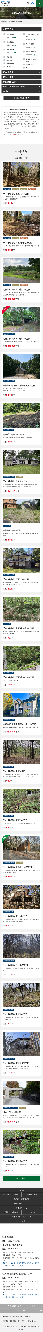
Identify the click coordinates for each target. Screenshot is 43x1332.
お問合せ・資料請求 (11, 1212)
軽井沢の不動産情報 (11, 1194)
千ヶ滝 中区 (30, 44)
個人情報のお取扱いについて (13, 1321)
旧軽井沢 (9, 57)
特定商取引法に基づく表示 (21, 1217)
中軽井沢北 (29, 64)
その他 (9, 66)
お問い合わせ (31, 1321)
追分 (27, 67)
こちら (13, 134)
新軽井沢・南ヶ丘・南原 (32, 60)
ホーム (21, 1190)
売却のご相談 (32, 1194)
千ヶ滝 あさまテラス (13, 34)
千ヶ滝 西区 (10, 42)
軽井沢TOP (5, 21)
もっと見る (21, 1178)
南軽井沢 (9, 60)
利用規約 (6, 1316)
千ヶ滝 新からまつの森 (32, 35)
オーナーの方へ (21, 1221)
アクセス (32, 1212)
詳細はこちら (10, 37)
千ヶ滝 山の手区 (31, 51)
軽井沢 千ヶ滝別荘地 (21, 1199)
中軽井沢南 (10, 63)
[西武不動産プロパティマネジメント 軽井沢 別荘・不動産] (5, 4)
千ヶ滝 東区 (10, 49)
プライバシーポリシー (20, 1316)
